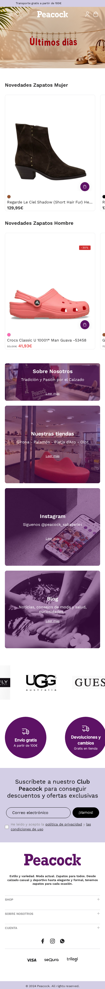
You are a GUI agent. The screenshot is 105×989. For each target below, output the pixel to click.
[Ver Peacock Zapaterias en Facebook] (43, 941)
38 (50, 100)
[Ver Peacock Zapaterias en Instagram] (52, 941)
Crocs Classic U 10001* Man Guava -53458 (46, 340)
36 (30, 100)
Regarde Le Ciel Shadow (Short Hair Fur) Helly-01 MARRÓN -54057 (50, 202)
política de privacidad (63, 824)
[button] (18, 14)
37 (40, 100)
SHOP (9, 899)
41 (70, 100)
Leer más (53, 393)
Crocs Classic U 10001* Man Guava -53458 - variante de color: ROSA (9, 335)
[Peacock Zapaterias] (52, 14)
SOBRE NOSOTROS (19, 914)
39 (60, 100)
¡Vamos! (86, 812)
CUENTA (11, 928)
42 (54, 238)
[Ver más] (84, 186)
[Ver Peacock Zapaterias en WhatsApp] (62, 941)
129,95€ (15, 207)
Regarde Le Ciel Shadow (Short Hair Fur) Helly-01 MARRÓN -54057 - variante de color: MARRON (9, 197)
